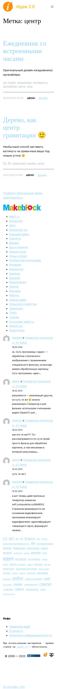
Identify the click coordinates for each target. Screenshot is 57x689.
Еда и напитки (18, 247)
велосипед (33, 548)
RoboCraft (16, 221)
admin (16, 381)
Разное (13, 286)
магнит (47, 564)
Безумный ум (18, 229)
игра (44, 553)
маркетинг (8, 568)
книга (13, 564)
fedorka (17, 337)
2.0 (5, 538)
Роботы (14, 295)
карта (5, 564)
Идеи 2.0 (25, 6)
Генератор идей (19, 626)
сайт (47, 578)
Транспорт (16, 308)
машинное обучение (26, 568)
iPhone (44, 539)
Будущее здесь (19, 234)
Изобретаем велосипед (25, 260)
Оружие (14, 278)
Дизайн (43, 97)
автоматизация (45, 543)
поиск (15, 573)
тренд (19, 589)
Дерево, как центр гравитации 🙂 (24, 127)
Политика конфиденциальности (30, 635)
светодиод (7, 585)
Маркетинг (16, 269)
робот (18, 578)
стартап (45, 584)
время (12, 82)
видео (44, 548)
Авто (12, 225)
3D (9, 163)
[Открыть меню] (52, 7)
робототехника (33, 578)
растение (31, 573)
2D (4, 163)
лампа (30, 564)
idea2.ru (14, 216)
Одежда (14, 273)
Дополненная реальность (16, 543)
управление (32, 589)
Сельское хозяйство (23, 304)
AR (21, 538)
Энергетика (16, 330)
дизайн (36, 552)
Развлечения (17, 282)
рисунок (7, 579)
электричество (9, 594)
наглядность (40, 82)
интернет (21, 559)
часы (30, 86)
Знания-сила (17, 251)
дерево (31, 163)
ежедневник (24, 82)
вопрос (7, 552)
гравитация (19, 163)
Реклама (15, 291)
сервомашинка (31, 584)
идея (8, 558)
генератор (17, 553)
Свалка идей (17, 299)
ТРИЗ (12, 312)
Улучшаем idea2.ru (21, 321)
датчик (26, 553)
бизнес (7, 548)
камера (45, 559)
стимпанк (8, 589)
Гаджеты (15, 238)
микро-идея (43, 569)
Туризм (14, 317)
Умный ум (15, 325)
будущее (19, 548)
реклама (42, 572)
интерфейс (34, 559)
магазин (38, 564)
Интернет (15, 264)
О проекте (16, 631)
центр (21, 86)
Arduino (29, 538)
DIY (38, 539)
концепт (22, 564)
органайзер (10, 86)
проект (22, 573)
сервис (18, 584)
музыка (7, 573)
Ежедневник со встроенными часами (24, 51)
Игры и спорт (18, 256)
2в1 (5, 82)
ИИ (33, 543)
